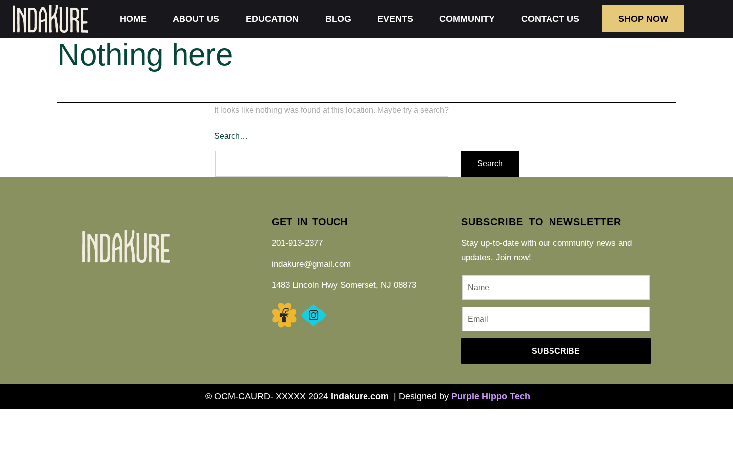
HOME (133, 19)
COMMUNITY (467, 19)
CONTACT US (550, 19)
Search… (231, 136)
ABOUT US (196, 19)
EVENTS (395, 19)
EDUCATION (272, 19)
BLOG (338, 19)
